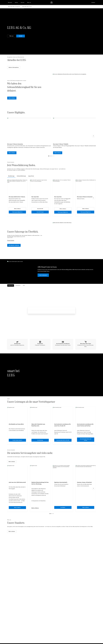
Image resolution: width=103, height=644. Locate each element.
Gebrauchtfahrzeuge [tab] (21, 176)
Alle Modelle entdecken (14, 245)
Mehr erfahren (12, 98)
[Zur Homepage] (51, 2)
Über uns (11, 36)
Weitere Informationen (14, 67)
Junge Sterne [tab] (31, 176)
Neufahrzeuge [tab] (11, 176)
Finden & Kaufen (10, 240)
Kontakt (20, 36)
